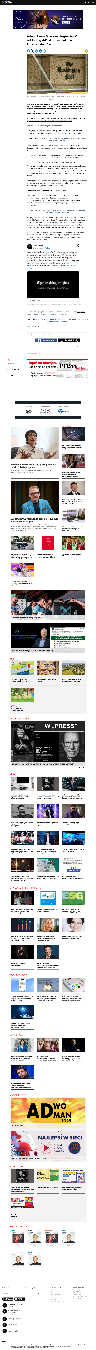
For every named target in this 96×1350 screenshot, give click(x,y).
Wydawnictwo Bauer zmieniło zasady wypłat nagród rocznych (73, 528)
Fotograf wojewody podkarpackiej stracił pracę (72, 877)
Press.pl (76, 1291)
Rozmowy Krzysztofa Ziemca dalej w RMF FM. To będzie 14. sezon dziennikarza (72, 501)
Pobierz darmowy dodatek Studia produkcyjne (72, 1188)
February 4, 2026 (70, 162)
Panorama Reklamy (80, 1296)
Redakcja (54, 1289)
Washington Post (48, 335)
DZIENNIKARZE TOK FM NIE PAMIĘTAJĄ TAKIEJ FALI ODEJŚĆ (38, 764)
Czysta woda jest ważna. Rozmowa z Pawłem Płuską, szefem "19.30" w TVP (72, 1058)
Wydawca (54, 1291)
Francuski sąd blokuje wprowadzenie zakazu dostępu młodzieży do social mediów (73, 998)
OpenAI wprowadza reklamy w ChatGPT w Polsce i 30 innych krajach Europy (22, 998)
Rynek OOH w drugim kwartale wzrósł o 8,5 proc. (47, 910)
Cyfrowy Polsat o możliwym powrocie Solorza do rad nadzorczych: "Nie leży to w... (72, 797)
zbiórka (55, 335)
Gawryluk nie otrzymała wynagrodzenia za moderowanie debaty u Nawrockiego (71, 475)
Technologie (18, 975)
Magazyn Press (20, 718)
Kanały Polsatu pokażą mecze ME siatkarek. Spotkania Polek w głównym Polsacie (22, 851)
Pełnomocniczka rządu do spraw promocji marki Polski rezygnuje (33, 466)
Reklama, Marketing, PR (25, 888)
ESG (12, 658)
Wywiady (15, 1035)
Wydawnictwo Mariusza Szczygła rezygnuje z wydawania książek (34, 520)
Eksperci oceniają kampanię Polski (27, 618)
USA (31, 335)
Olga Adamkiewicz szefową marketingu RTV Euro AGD (72, 937)
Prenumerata (55, 1295)
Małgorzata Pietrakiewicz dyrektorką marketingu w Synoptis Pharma (46, 938)
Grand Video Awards (80, 1298)
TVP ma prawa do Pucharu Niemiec (71, 555)
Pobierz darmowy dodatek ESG (48, 1188)
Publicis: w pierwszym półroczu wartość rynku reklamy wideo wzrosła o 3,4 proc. (22, 938)
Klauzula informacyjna (58, 1301)
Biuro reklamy (55, 1293)
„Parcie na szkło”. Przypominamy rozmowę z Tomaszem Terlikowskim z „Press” (46, 1059)
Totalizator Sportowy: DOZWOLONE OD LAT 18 (19, 680)
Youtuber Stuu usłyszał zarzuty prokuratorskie (70, 823)
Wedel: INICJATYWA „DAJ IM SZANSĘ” (47, 680)
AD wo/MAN (77, 1293)
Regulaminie (44, 1347)
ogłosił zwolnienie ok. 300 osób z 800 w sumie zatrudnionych (49, 121)
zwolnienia (39, 335)
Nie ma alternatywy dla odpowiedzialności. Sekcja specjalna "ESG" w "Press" (71, 911)
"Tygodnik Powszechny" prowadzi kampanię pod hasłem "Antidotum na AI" (46, 556)
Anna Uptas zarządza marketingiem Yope (18, 964)
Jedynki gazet (18, 1226)
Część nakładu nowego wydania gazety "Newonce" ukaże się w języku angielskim (21, 556)
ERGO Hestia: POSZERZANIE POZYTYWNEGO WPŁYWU (71, 680)
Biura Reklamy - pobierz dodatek (19, 1216)
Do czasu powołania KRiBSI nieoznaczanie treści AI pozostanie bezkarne (20, 1025)
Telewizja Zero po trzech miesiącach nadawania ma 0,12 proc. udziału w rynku (22, 878)
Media (13, 774)
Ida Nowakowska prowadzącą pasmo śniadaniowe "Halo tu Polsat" (47, 824)
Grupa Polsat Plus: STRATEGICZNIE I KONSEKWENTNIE (17, 708)
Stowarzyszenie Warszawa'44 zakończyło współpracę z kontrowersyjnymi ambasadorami (22, 912)
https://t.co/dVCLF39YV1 (69, 158)
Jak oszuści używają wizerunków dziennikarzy (32, 650)
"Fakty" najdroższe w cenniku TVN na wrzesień (73, 850)
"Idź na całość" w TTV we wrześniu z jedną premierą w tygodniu (21, 583)
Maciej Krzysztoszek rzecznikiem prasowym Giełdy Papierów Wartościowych (48, 965)
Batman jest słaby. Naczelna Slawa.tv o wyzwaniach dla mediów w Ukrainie (21, 1058)
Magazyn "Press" (79, 1289)
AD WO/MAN (17, 1126)
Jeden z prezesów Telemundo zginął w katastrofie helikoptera (22, 824)
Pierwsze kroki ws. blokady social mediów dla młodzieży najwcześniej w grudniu (47, 998)
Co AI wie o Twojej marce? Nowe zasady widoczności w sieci (72, 447)
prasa (34, 335)
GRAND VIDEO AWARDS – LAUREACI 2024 (29, 1158)
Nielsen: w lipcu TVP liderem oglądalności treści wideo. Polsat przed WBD (21, 797)
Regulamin (54, 1299)
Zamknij (81, 1345)
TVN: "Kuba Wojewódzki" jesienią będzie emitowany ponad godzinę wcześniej (46, 851)
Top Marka (77, 1295)
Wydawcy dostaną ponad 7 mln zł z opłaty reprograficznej (48, 877)
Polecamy (16, 1166)
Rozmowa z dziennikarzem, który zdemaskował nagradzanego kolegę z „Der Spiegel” (21, 1086)
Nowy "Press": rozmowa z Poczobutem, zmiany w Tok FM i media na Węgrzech (48, 797)
